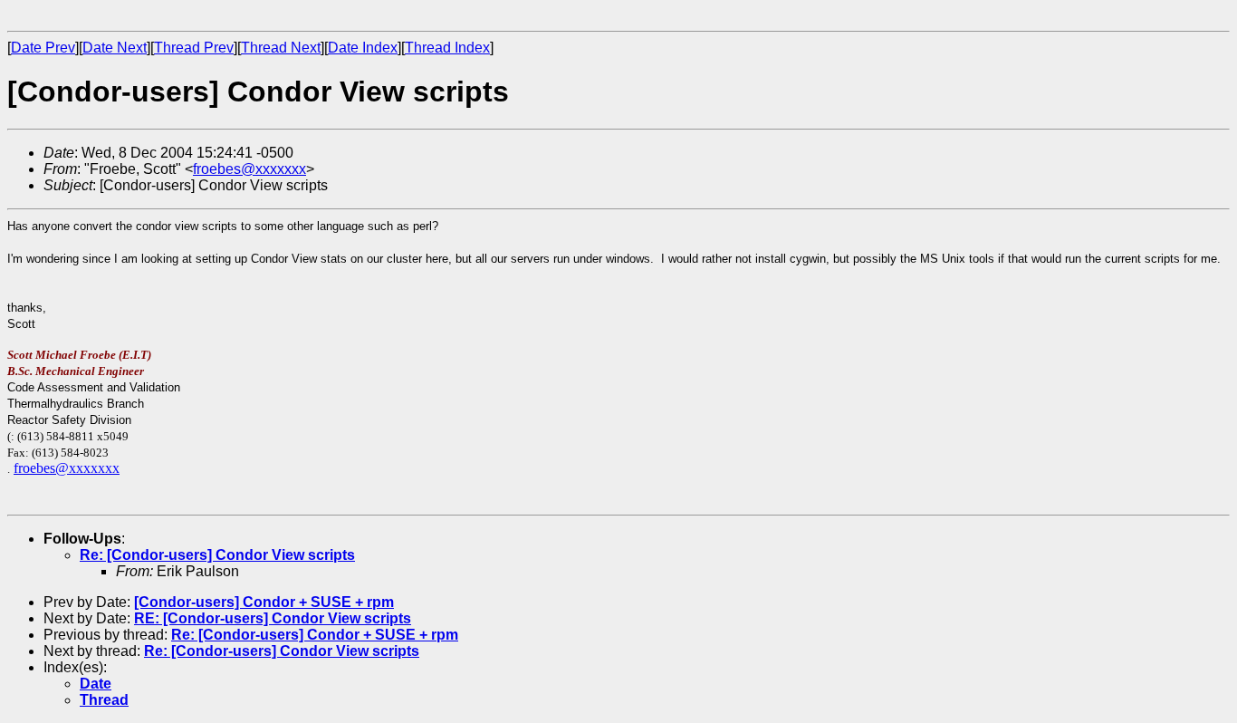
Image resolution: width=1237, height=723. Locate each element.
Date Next (114, 47)
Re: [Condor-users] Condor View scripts (217, 555)
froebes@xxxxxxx (249, 169)
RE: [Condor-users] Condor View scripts (272, 618)
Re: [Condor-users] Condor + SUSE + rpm (314, 634)
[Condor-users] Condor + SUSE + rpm (264, 602)
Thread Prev (194, 47)
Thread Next (281, 47)
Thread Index (447, 47)
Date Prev (43, 47)
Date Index (363, 47)
